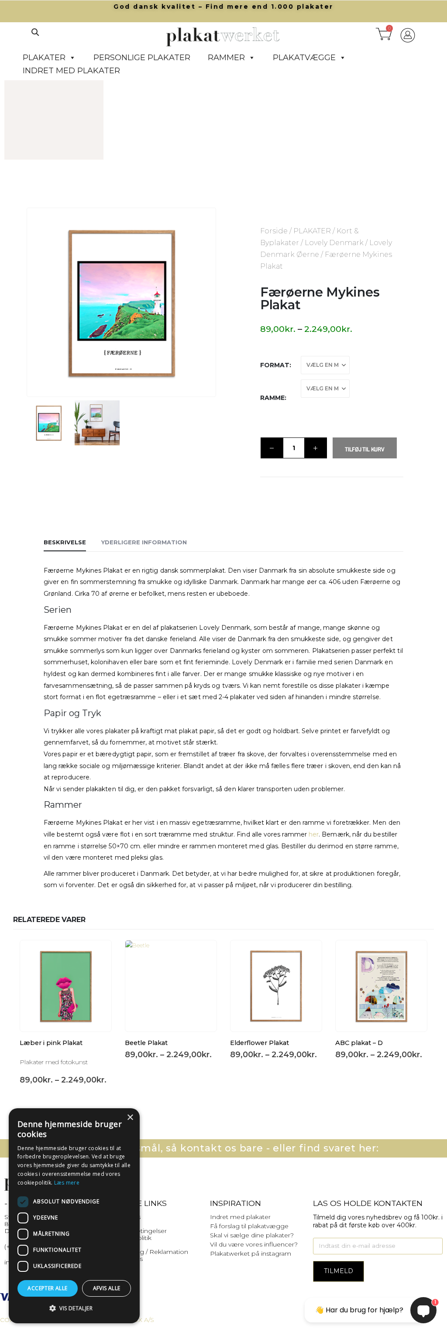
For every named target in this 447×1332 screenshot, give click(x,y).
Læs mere (66, 1182)
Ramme (272, 398)
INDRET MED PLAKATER (71, 70)
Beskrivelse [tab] (65, 542)
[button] (35, 32)
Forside (274, 231)
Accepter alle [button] (47, 1288)
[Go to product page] (65, 985)
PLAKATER (44, 57)
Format (274, 365)
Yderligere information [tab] (144, 542)
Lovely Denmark (334, 243)
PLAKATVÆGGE (304, 57)
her (314, 834)
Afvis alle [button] (106, 1288)
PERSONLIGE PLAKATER (141, 57)
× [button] (130, 1117)
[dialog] (74, 1215)
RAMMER (226, 57)
